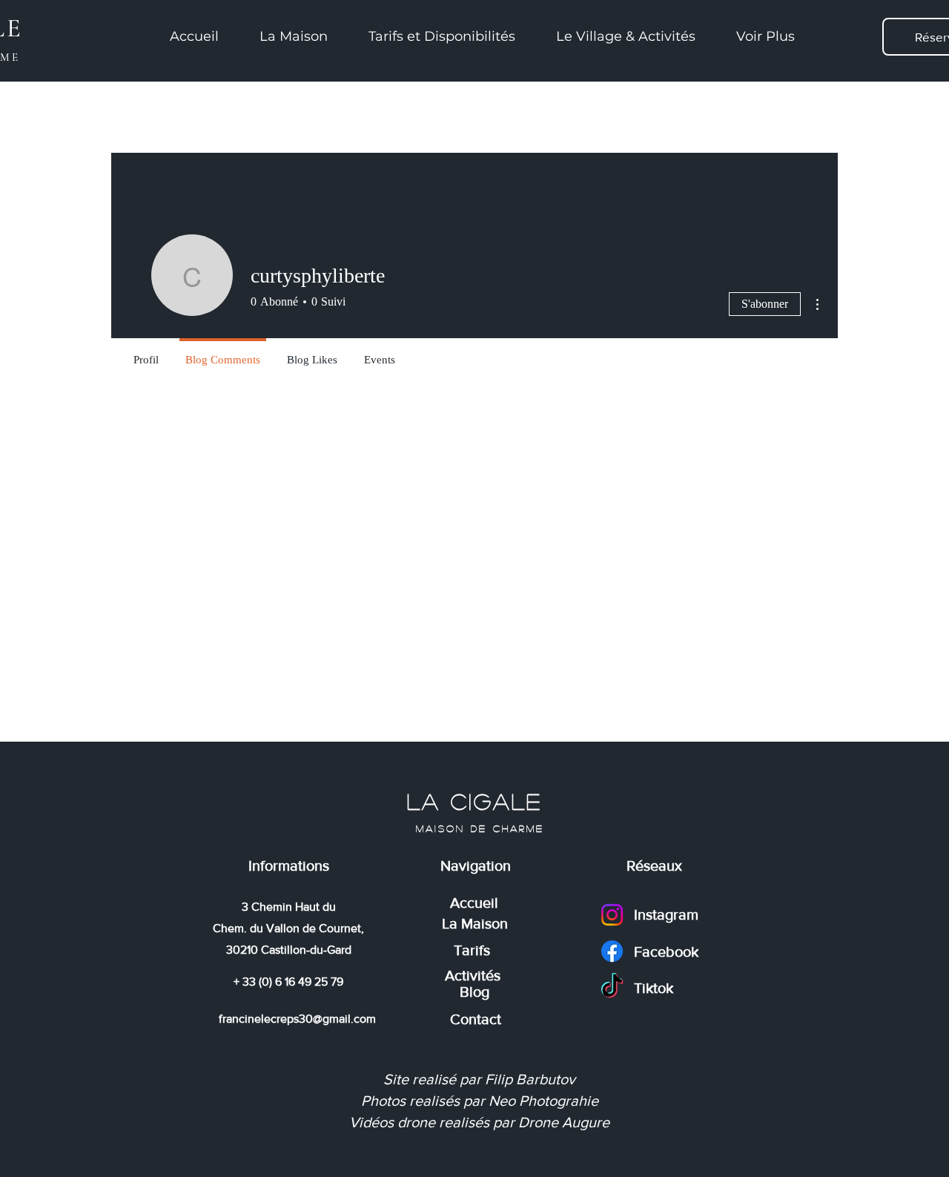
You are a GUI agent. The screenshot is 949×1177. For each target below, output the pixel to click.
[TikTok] (612, 987)
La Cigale (479, 801)
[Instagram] (612, 914)
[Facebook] (612, 951)
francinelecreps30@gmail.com (297, 1018)
